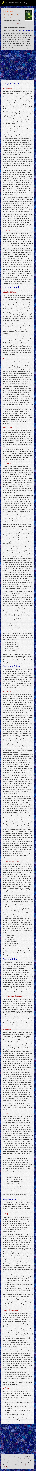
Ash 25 (30, 30)
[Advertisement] (18, 65)
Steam (19, 24)
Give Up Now (23, 30)
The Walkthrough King (16, 2)
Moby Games (12, 24)
